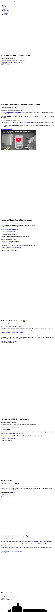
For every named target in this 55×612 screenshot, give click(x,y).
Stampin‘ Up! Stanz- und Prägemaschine (23, 122)
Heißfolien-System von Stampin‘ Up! (14, 112)
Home (4, 5)
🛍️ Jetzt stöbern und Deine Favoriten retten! (11, 551)
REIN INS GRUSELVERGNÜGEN (10, 341)
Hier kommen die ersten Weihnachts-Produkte (12, 435)
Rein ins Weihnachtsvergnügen (8, 438)
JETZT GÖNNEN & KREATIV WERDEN (11, 247)
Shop (4, 9)
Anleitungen (6, 10)
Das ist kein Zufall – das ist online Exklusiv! (12, 332)
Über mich (5, 13)
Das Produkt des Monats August (8, 229)
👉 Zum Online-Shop (6, 129)
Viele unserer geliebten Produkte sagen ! (40, 541)
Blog (4, 6)
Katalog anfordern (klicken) (8, 494)
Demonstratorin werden (8, 11)
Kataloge (5, 8)
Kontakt (5, 14)
